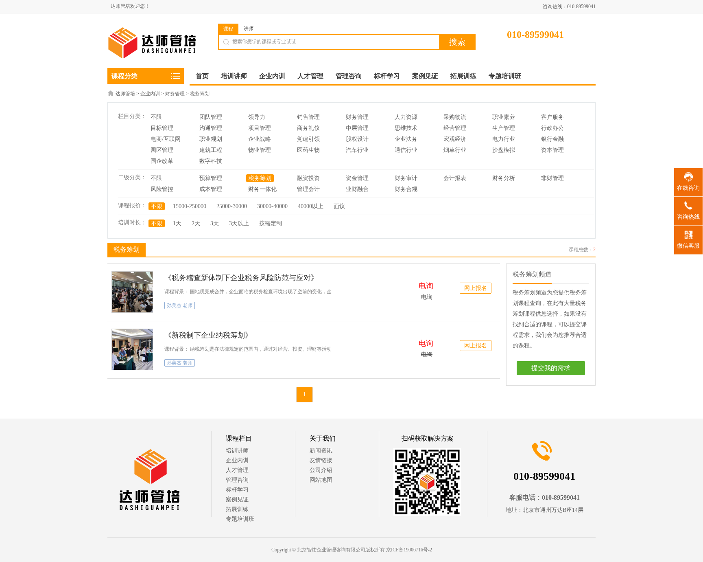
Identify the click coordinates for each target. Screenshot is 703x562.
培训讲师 (237, 451)
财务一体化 (262, 189)
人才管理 (237, 470)
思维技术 (406, 128)
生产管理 (503, 128)
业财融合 (357, 189)
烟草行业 (454, 150)
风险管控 (162, 189)
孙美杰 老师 (179, 305)
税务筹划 (200, 94)
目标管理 (162, 128)
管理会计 (308, 189)
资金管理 (357, 178)
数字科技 (210, 161)
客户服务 (552, 117)
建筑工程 (210, 150)
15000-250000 (189, 206)
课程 (228, 29)
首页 (202, 75)
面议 (339, 206)
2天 (196, 223)
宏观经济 (454, 139)
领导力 (256, 117)
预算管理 (210, 178)
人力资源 (406, 117)
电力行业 (503, 139)
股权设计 (357, 139)
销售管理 (308, 117)
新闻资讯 (321, 451)
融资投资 (308, 178)
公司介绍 (321, 470)
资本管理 (552, 150)
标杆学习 (237, 490)
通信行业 (406, 150)
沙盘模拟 (503, 150)
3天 (214, 223)
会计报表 (454, 178)
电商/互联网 (166, 139)
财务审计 (406, 178)
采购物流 (454, 117)
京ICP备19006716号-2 (409, 550)
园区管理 (162, 150)
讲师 (248, 28)
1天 (177, 223)
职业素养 (503, 117)
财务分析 (503, 178)
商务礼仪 (308, 128)
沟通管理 (210, 128)
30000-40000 (272, 206)
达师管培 (125, 94)
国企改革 (162, 161)
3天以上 (239, 223)
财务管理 (175, 94)
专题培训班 (240, 519)
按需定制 (270, 223)
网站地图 (321, 480)
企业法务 (406, 139)
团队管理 (210, 117)
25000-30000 (231, 206)
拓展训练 (237, 509)
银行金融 (552, 139)
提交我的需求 (550, 367)
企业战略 (259, 139)
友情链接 (321, 460)
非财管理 (552, 178)
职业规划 (210, 139)
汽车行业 (357, 150)
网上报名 (475, 288)
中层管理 (357, 128)
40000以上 (310, 206)
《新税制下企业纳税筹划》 (208, 335)
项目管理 (259, 128)
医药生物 (308, 150)
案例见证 (237, 499)
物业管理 (259, 150)
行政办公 (552, 128)
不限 (156, 117)
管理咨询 (237, 480)
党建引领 (308, 139)
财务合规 (406, 189)
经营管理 (454, 128)
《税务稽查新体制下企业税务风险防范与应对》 (241, 278)
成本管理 (210, 189)
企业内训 (150, 94)
